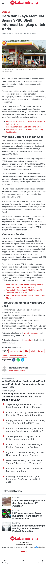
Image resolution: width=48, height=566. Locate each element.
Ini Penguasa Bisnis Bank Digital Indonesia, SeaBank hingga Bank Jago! (23, 479)
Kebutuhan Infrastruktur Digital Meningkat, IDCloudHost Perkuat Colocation (29, 528)
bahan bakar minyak (18, 355)
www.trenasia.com (31, 333)
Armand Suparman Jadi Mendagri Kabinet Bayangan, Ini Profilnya (24, 445)
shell (33, 351)
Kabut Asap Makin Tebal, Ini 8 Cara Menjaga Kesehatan (24, 469)
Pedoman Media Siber (24, 545)
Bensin (40, 351)
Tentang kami (24, 542)
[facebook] (14, 360)
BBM (26, 351)
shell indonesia (16, 351)
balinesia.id (27, 340)
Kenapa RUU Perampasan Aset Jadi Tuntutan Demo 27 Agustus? (29, 503)
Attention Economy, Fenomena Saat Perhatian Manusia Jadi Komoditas (25, 413)
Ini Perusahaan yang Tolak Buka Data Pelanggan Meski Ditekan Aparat (27, 516)
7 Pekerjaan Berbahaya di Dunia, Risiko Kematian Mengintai (23, 437)
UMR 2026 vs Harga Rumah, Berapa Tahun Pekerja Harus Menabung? (25, 461)
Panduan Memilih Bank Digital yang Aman (24, 127)
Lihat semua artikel (17, 371)
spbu (5, 355)
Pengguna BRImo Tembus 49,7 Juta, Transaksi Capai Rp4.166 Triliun (25, 421)
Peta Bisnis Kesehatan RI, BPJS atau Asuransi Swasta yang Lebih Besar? (25, 429)
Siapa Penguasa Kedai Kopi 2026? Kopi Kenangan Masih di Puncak (24, 405)
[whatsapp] (18, 360)
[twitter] (22, 360)
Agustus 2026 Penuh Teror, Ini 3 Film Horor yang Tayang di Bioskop (25, 453)
